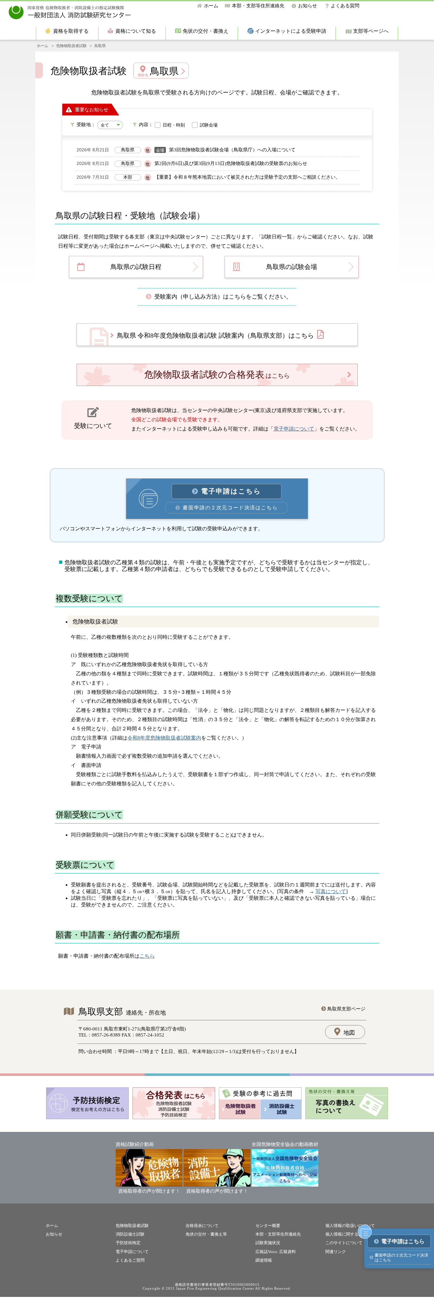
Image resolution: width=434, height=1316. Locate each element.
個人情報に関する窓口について (354, 1234)
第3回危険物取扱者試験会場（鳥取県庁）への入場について (232, 149)
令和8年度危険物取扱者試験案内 (164, 738)
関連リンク (335, 1251)
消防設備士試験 (130, 1234)
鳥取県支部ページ (346, 1008)
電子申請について (294, 428)
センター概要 (267, 1225)
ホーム (211, 5)
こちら (147, 956)
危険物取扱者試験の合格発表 (217, 374)
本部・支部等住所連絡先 (258, 5)
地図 (349, 1033)
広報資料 (287, 1251)
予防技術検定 (128, 1242)
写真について (330, 891)
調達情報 (263, 1260)
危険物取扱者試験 (71, 46)
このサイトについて (344, 1242)
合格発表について (202, 1225)
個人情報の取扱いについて (350, 1225)
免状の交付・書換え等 (206, 1234)
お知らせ (307, 5)
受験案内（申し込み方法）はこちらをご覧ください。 (223, 296)
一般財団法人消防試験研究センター (70, 12)
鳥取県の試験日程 (136, 266)
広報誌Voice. (266, 1251)
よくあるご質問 (130, 1260)
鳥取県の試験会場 (291, 266)
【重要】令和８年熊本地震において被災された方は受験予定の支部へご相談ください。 (247, 177)
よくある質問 (345, 5)
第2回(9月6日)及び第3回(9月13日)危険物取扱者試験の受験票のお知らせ (230, 163)
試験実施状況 (267, 1242)
